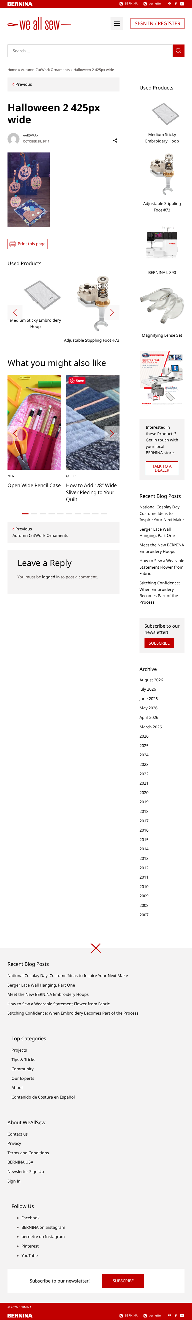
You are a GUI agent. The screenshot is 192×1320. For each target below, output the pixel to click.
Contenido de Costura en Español (43, 1097)
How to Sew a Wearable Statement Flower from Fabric (162, 567)
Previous (24, 84)
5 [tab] (60, 513)
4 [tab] (51, 513)
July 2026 (148, 689)
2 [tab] (34, 513)
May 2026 (149, 708)
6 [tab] (69, 513)
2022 (144, 774)
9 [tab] (95, 513)
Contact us (18, 1134)
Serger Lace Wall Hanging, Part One (41, 985)
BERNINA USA (20, 1162)
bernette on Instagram (43, 1236)
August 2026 (151, 680)
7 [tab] (78, 513)
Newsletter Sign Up (26, 1171)
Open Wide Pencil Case (34, 485)
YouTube (30, 1255)
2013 (144, 858)
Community (23, 1069)
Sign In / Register (157, 23)
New (11, 476)
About (17, 1087)
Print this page (32, 243)
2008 (144, 905)
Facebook (31, 1218)
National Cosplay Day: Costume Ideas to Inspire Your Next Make (162, 513)
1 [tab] (25, 513)
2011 (144, 877)
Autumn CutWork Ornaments (45, 69)
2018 (144, 811)
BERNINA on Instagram (43, 1227)
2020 (144, 792)
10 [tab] (104, 513)
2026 (144, 736)
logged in (51, 577)
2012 (144, 868)
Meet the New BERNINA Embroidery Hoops (48, 994)
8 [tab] (87, 513)
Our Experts (23, 1078)
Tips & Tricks (23, 1059)
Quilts (71, 476)
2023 (144, 764)
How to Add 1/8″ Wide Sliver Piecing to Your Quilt (91, 492)
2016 (144, 830)
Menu (116, 23)
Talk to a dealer (162, 468)
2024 (144, 755)
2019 (144, 802)
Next (112, 312)
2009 (144, 896)
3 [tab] (43, 513)
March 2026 (151, 727)
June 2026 (149, 698)
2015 (144, 839)
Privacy (14, 1143)
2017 (144, 821)
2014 (144, 849)
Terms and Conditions (28, 1153)
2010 (144, 886)
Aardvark (30, 135)
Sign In (14, 1181)
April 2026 (149, 717)
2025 (144, 745)
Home (12, 69)
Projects (19, 1050)
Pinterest (30, 1246)
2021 (144, 783)
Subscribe (159, 643)
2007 (144, 915)
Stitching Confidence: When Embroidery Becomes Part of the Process (73, 1013)
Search (178, 50)
